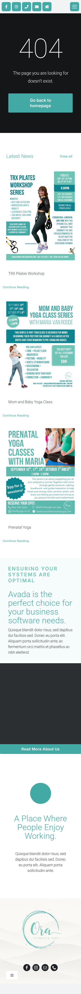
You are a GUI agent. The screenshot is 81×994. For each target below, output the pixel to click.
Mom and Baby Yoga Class (30, 402)
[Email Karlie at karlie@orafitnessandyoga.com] (36, 6)
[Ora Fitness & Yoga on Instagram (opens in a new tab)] (16, 6)
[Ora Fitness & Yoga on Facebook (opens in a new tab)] (6, 6)
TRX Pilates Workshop (26, 273)
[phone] (54, 967)
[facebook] (26, 967)
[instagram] (35, 967)
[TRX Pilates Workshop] (40, 215)
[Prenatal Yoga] (40, 471)
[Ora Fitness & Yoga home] (47, 6)
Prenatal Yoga (19, 527)
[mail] (45, 967)
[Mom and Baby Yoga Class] (40, 344)
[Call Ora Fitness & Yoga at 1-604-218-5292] (26, 6)
